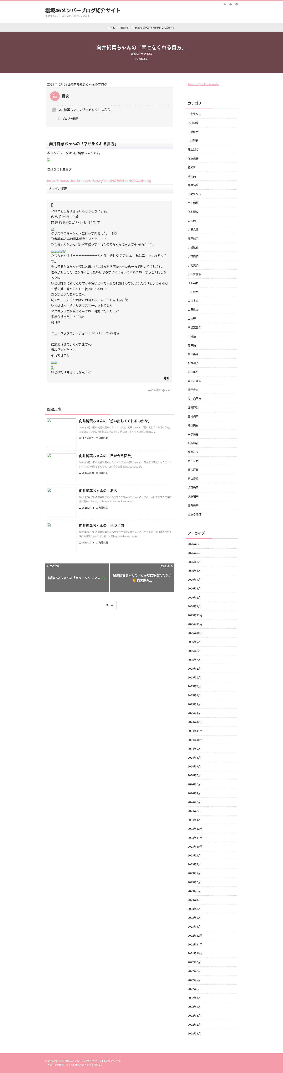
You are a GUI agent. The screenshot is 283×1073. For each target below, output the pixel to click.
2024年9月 (194, 749)
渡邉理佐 (193, 407)
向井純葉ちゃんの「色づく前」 (103, 525)
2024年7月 (194, 766)
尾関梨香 (193, 283)
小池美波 (193, 265)
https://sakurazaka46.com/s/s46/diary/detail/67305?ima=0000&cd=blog (99, 181)
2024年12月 (195, 722)
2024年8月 (194, 757)
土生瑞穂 (193, 203)
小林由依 (193, 256)
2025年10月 (195, 633)
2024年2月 (194, 811)
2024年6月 (194, 775)
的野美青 (193, 425)
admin (169, 390)
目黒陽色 (193, 434)
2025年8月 (194, 651)
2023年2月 (194, 917)
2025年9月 (194, 642)
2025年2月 (194, 704)
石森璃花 (193, 443)
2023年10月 (195, 846)
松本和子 (193, 363)
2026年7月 (194, 553)
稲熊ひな (193, 452)
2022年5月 (194, 998)
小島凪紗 (193, 247)
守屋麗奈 (193, 238)
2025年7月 (194, 660)
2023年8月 (194, 864)
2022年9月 (194, 962)
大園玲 (192, 220)
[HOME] (236, 3)
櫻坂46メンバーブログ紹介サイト (83, 10)
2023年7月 (194, 873)
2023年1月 (194, 926)
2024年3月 (194, 802)
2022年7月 (194, 980)
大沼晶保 (193, 229)
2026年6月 (194, 562)
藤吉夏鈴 (193, 470)
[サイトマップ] (231, 3)
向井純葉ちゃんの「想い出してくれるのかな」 (115, 421)
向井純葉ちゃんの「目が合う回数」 (106, 455)
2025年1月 (194, 713)
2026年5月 (194, 571)
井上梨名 (193, 149)
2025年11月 (195, 624)
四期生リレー (196, 194)
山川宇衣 (193, 300)
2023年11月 (195, 838)
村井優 (192, 345)
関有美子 (193, 505)
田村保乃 (193, 416)
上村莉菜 (193, 123)
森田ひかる (194, 381)
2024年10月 (195, 740)
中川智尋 (193, 140)
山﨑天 (192, 318)
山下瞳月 (193, 292)
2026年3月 (194, 588)
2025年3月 (194, 695)
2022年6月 (194, 989)
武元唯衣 (193, 389)
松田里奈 (193, 372)
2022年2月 (194, 1024)
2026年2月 (194, 597)
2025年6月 (194, 668)
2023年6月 (194, 882)
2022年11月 (195, 944)
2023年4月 (194, 900)
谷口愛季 (193, 478)
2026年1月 (194, 606)
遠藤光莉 (193, 487)
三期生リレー (196, 114)
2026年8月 (194, 544)
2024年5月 (194, 784)
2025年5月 (194, 677)
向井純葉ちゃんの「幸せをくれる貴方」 (85, 110)
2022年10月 (195, 953)
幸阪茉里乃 (194, 327)
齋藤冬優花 (194, 514)
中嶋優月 (193, 131)
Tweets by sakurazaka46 (203, 84)
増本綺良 (193, 211)
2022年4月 (194, 1006)
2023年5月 (194, 891)
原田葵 (192, 176)
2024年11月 (195, 731)
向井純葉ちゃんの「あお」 (100, 490)
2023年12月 (195, 828)
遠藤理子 (193, 496)
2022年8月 (194, 971)
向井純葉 (143, 59)
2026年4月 (194, 579)
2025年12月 (195, 615)
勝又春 (192, 167)
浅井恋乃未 (194, 398)
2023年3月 (194, 909)
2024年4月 (194, 793)
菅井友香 (193, 461)
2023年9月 (194, 855)
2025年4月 (194, 686)
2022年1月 (194, 1033)
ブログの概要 (70, 118)
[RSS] (225, 3)
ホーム (109, 605)
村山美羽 (193, 354)
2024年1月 (194, 820)
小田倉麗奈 (194, 274)
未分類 (192, 336)
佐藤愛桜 (193, 158)
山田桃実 (193, 309)
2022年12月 (195, 935)
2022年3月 (194, 1015)
